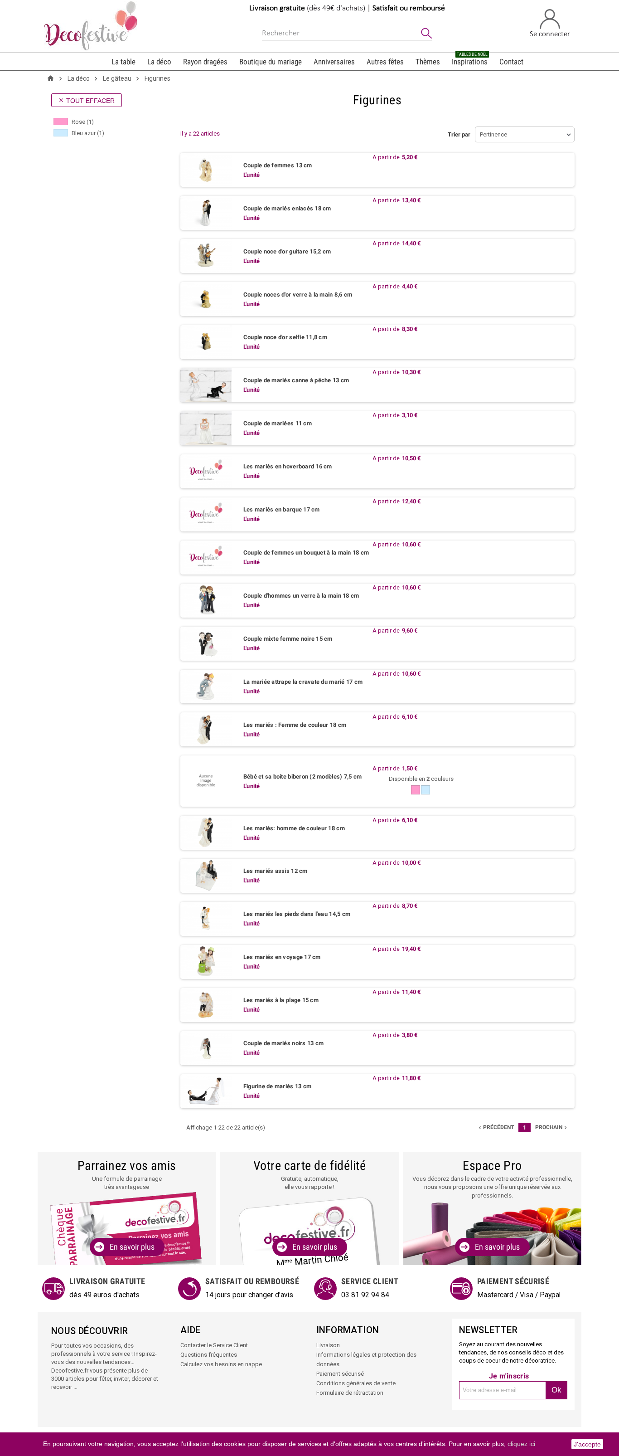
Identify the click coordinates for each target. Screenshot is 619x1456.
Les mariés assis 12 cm (275, 870)
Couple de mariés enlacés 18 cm (287, 208)
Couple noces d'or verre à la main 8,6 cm (298, 294)
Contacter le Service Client (214, 1345)
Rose (83, 121)
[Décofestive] (90, 25)
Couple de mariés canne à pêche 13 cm (296, 380)
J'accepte (587, 1444)
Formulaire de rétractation (349, 1392)
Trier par (459, 134)
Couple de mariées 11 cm (277, 423)
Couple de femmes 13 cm (277, 165)
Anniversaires (334, 61)
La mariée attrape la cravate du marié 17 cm (303, 681)
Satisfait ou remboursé (408, 8)
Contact (511, 61)
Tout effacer (86, 100)
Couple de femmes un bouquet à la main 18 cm (306, 552)
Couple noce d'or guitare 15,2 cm (287, 251)
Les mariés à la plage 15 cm (281, 1000)
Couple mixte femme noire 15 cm (288, 638)
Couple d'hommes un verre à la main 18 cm (301, 595)
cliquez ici (521, 1443)
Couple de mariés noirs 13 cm (283, 1043)
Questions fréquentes (208, 1354)
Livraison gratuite (277, 8)
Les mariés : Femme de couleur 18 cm (294, 724)
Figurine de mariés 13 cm (277, 1086)
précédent (495, 1127)
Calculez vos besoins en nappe (221, 1364)
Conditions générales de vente (356, 1383)
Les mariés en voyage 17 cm (282, 957)
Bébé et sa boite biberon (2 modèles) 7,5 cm (302, 776)
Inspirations (470, 59)
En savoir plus (132, 1246)
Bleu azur (88, 133)
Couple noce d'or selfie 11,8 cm (285, 337)
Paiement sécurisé (340, 1373)
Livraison (328, 1345)
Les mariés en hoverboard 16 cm (287, 466)
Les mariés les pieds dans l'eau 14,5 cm (296, 914)
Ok (556, 1390)
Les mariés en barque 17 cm (281, 509)
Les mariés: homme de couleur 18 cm (294, 828)
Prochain (552, 1127)
